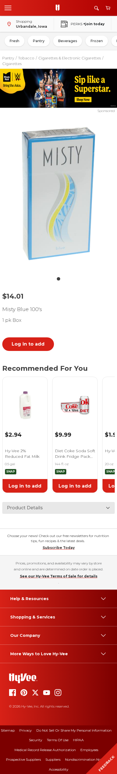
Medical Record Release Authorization (45, 750)
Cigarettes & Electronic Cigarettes (69, 58)
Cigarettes (12, 63)
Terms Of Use (57, 740)
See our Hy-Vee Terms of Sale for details (58, 576)
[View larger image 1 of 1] (58, 193)
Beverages (67, 41)
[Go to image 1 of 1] (58, 278)
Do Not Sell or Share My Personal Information (74, 730)
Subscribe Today (59, 548)
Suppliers (52, 759)
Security (35, 740)
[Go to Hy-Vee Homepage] (59, 8)
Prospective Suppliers (23, 759)
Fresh (14, 41)
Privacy (25, 730)
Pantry (39, 41)
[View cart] (107, 8)
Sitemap (8, 730)
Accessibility (58, 769)
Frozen (97, 41)
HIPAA (78, 740)
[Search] (96, 8)
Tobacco (26, 58)
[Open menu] (8, 7)
